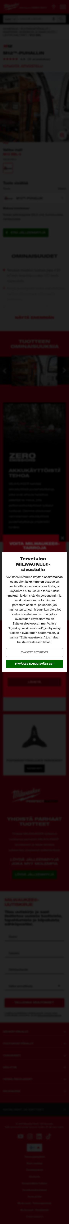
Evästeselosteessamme (29, 623)
